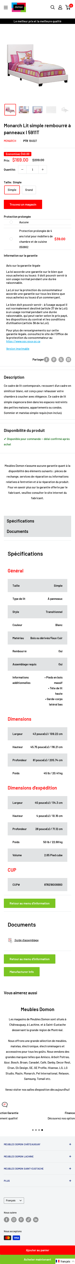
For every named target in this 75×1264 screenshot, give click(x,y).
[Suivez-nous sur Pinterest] (21, 1219)
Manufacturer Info (22, 971)
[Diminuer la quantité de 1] (22, 169)
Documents (17, 531)
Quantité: (10, 169)
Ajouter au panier (37, 1250)
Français (10, 1200)
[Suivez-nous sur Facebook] (6, 1219)
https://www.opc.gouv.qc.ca (23, 341)
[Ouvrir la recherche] (53, 7)
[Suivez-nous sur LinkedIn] (35, 1219)
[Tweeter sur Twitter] (61, 359)
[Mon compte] (60, 7)
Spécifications (20, 520)
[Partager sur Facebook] (46, 359)
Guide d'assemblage (26, 940)
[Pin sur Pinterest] (54, 359)
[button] (65, 1261)
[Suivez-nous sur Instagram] (14, 1219)
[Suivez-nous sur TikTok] (28, 1219)
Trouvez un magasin (23, 204)
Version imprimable (17, 348)
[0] (68, 7)
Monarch (10, 140)
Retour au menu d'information (30, 903)
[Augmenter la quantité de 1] (43, 169)
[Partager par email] (68, 359)
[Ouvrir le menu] (6, 7)
